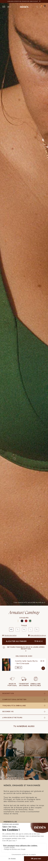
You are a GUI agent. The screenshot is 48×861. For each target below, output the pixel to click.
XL (37, 629)
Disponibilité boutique (38, 635)
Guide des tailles (10, 635)
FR (8, 7)
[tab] (42, 8)
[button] (37, 6)
